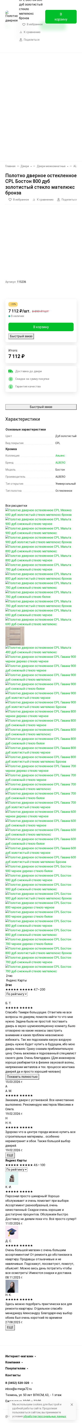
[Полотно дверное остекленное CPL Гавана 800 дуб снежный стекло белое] (41, 741)
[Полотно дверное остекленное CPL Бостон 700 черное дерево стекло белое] (41, 941)
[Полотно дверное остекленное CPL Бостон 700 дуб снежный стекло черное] (41, 960)
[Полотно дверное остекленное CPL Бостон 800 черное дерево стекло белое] (41, 914)
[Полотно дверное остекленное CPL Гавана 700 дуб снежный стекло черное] (41, 777)
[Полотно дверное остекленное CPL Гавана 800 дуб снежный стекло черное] (41, 723)
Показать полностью (22, 1077)
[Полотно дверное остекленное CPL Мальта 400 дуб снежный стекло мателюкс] (41, 650)
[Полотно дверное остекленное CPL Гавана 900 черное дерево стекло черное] (41, 659)
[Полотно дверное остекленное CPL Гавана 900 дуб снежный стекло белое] (41, 686)
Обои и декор (40, 94)
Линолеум (39, 139)
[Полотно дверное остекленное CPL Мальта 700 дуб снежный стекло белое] (41, 594)
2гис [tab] (9, 976)
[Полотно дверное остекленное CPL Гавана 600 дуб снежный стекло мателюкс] (41, 832)
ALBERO (60, 462)
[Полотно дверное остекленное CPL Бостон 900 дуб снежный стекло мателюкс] (41, 887)
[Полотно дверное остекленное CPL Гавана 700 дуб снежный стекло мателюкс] (41, 786)
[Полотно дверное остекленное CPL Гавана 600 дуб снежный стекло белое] (41, 841)
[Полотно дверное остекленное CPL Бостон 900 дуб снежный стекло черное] (41, 877)
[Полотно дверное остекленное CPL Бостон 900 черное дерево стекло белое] (41, 868)
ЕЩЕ (10, 1155)
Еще (40, 153)
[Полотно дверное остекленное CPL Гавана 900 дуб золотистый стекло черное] (41, 695)
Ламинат (40, 79)
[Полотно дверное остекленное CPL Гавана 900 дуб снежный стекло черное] (41, 668)
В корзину (61, 16)
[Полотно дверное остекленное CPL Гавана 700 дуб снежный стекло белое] (41, 795)
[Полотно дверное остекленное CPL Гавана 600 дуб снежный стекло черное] (41, 823)
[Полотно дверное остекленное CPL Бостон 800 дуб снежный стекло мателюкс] (41, 932)
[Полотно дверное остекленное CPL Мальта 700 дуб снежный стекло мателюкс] (41, 585)
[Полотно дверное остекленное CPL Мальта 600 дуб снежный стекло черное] (41, 612)
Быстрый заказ (21, 336)
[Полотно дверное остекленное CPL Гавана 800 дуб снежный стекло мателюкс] (41, 732)
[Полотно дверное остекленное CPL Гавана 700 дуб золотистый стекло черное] (41, 805)
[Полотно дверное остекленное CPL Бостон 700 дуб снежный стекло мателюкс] (41, 969)
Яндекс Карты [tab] (16, 980)
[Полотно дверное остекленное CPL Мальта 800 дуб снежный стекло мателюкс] (41, 549)
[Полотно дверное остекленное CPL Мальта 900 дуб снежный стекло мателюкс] (41, 530)
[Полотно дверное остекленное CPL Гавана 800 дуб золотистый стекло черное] (41, 750)
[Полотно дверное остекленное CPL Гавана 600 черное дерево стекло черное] (41, 814)
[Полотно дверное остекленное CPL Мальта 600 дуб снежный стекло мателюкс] (41, 621)
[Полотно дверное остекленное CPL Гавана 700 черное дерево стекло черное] (41, 768)
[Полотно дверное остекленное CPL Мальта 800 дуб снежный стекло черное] (41, 558)
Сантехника (39, 124)
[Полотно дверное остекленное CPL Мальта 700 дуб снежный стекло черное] (41, 567)
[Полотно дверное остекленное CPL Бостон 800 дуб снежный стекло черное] (41, 923)
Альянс (60, 455)
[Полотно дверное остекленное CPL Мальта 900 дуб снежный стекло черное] (41, 521)
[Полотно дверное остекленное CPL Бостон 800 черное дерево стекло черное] (41, 905)
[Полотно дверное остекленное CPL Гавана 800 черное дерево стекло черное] (41, 713)
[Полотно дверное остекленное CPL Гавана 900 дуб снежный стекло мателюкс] (41, 677)
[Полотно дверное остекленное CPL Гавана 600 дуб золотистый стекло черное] (41, 850)
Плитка (40, 109)
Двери (39, 64)
